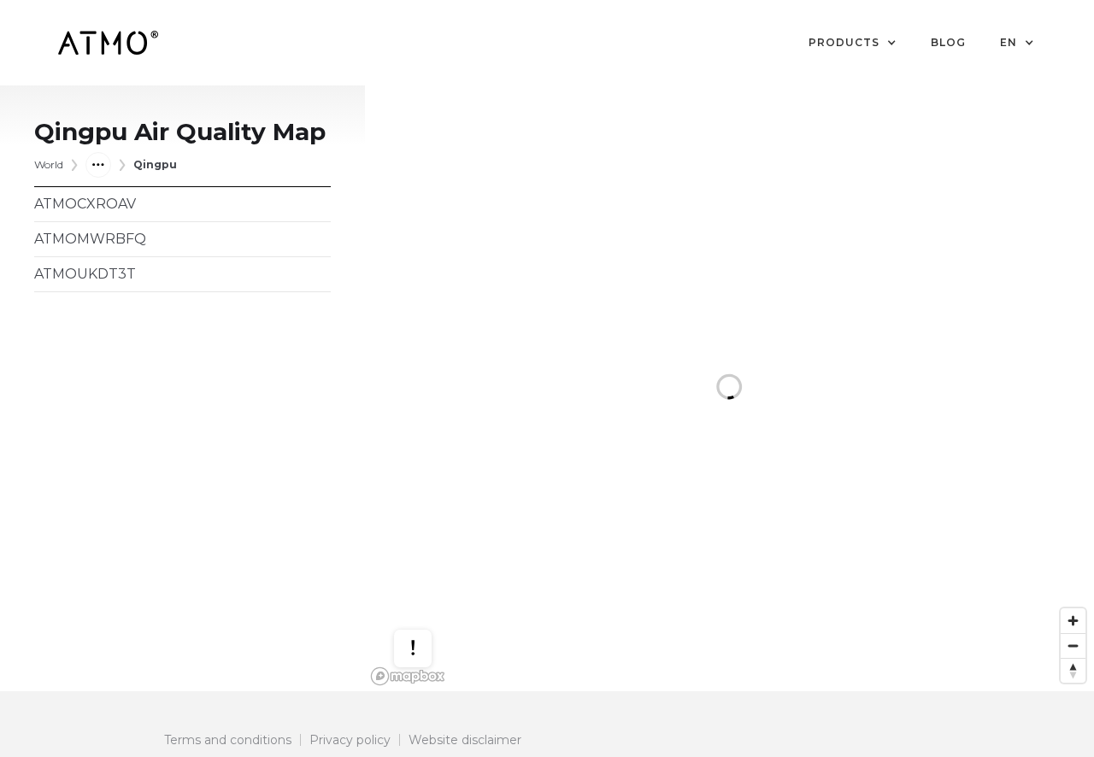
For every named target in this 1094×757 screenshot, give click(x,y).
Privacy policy (350, 740)
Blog (948, 42)
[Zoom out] (1073, 645)
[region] (729, 388)
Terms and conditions (227, 740)
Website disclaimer (465, 740)
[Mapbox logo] (407, 676)
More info (429, 606)
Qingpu (155, 164)
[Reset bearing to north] (1073, 670)
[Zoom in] (1073, 620)
